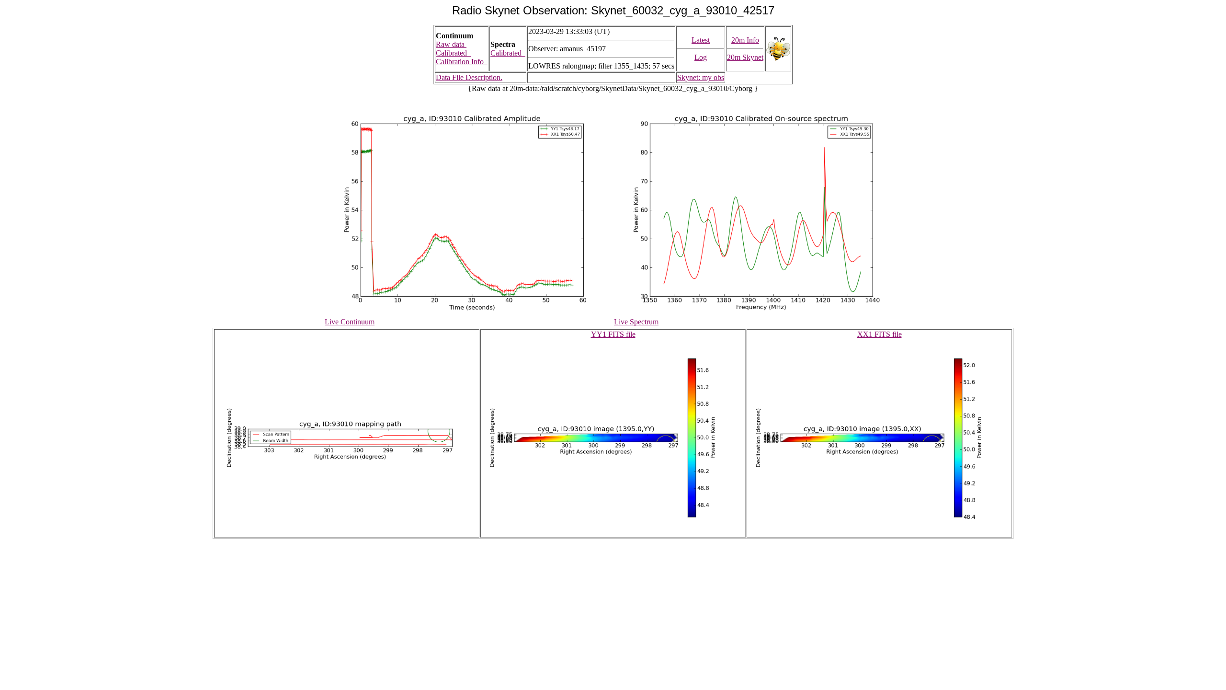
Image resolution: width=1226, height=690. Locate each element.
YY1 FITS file (613, 334)
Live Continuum (350, 322)
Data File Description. (469, 77)
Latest (701, 40)
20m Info (745, 40)
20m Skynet (745, 57)
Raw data (451, 44)
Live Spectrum (636, 322)
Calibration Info (462, 62)
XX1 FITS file (879, 334)
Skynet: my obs (700, 77)
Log (700, 57)
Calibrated (453, 53)
